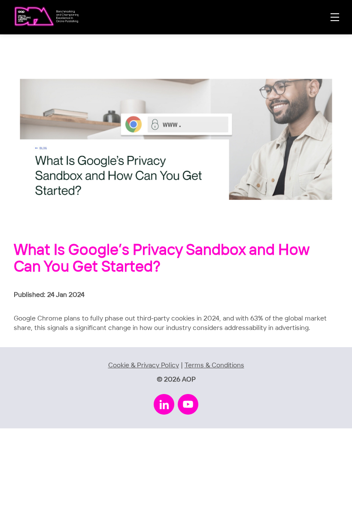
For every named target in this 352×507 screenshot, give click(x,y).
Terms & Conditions (214, 365)
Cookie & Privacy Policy (143, 365)
